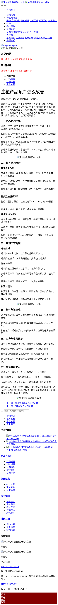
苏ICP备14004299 (9, 584)
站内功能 (5, 519)
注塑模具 (10, 461)
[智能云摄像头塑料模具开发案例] (22, 436)
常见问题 (10, 84)
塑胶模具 (10, 464)
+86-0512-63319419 (10, 566)
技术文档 (10, 419)
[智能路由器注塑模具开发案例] (21, 441)
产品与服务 (6, 456)
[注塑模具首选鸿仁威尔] (29, 2)
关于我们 (5, 496)
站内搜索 (10, 530)
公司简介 (10, 501)
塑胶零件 (10, 470)
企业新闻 (10, 424)
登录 (8, 10)
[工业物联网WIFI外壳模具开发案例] (24, 447)
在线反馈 (10, 507)
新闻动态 (10, 81)
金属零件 (10, 473)
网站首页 (10, 15)
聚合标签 (10, 527)
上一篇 (22, 403)
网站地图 (10, 524)
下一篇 (19, 406)
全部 (8, 20)
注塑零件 (10, 467)
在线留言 (10, 504)
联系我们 (10, 513)
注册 (13, 10)
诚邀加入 (10, 510)
